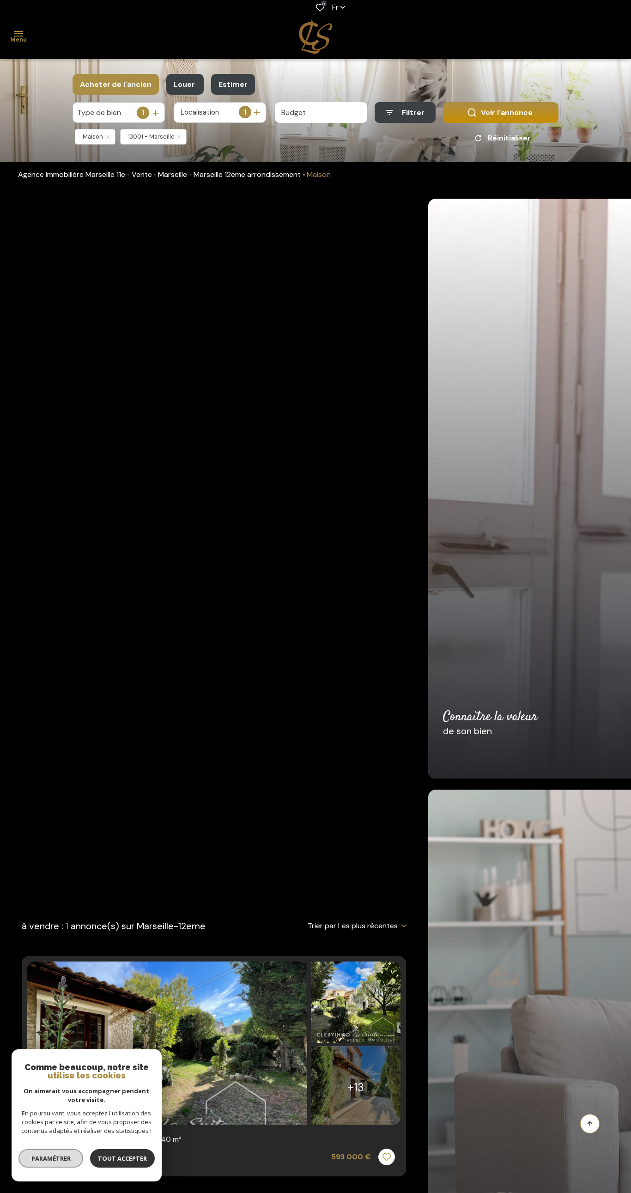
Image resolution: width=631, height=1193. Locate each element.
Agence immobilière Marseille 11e (71, 174)
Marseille (172, 174)
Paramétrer (51, 1158)
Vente (142, 174)
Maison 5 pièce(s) (107, 1139)
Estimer (233, 84)
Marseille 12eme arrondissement (247, 174)
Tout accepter (122, 1158)
